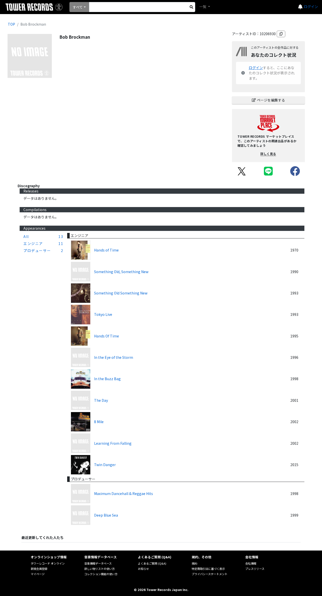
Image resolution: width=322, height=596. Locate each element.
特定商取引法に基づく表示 (208, 569)
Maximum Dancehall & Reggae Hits (123, 493)
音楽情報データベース (98, 563)
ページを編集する (271, 100)
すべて (78, 7)
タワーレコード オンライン (48, 563)
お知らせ (143, 569)
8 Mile (99, 421)
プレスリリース (254, 569)
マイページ (38, 574)
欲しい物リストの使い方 (99, 569)
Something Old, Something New (121, 271)
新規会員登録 (39, 569)
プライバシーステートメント (209, 574)
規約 (194, 563)
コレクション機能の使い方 (100, 574)
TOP (11, 24)
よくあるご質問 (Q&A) (152, 563)
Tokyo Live (103, 314)
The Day (101, 400)
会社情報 (250, 563)
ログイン (311, 6)
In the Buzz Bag (107, 378)
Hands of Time (106, 250)
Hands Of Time (106, 335)
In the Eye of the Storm (113, 357)
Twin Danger (105, 464)
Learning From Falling (113, 443)
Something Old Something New (120, 292)
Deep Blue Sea (106, 515)
